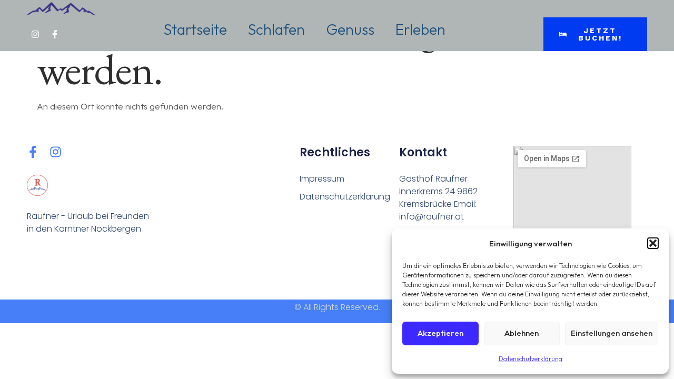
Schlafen (276, 29)
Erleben (420, 29)
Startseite (195, 29)
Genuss (350, 29)
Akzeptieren (440, 333)
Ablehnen (521, 333)
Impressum (322, 179)
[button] (653, 243)
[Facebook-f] (54, 34)
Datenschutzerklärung (530, 359)
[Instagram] (35, 34)
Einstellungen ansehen (611, 333)
